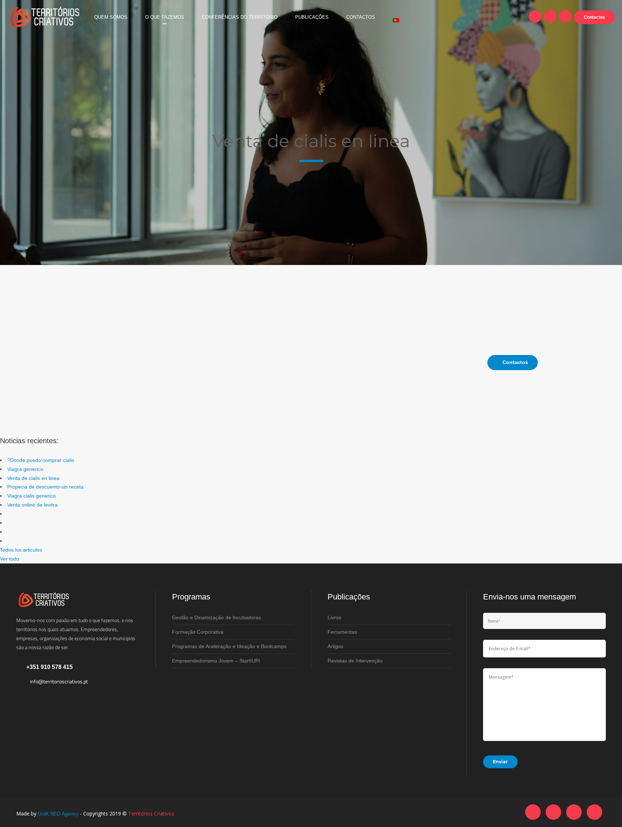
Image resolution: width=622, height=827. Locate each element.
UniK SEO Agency (58, 814)
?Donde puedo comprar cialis (40, 460)
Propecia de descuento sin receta (45, 487)
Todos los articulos (21, 550)
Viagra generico (25, 469)
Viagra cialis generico (31, 496)
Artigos (335, 646)
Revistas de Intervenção (355, 661)
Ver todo (9, 559)
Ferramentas (342, 632)
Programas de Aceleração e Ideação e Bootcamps (229, 646)
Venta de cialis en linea (33, 478)
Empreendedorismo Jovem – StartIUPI (216, 661)
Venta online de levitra (32, 505)
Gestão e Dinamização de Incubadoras (216, 617)
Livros (334, 617)
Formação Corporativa (198, 632)
